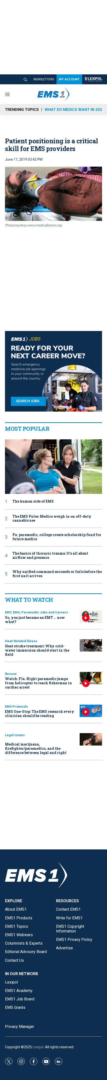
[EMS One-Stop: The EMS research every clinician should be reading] (91, 711)
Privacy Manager (19, 1026)
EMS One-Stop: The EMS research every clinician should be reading (39, 713)
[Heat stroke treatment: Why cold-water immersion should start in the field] (91, 645)
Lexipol (38, 1047)
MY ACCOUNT (69, 79)
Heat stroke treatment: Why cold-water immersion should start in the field (37, 650)
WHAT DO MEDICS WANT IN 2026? (75, 109)
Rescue (11, 674)
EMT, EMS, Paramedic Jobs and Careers (36, 612)
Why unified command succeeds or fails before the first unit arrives (57, 574)
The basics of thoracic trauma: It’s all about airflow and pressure (50, 555)
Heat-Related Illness (21, 641)
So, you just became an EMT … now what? (35, 619)
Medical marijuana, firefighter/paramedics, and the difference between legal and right (35, 748)
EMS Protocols (16, 706)
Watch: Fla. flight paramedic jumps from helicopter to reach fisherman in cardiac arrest (38, 683)
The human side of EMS (33, 501)
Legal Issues (15, 735)
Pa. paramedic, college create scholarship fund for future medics (56, 537)
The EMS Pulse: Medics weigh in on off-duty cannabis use (51, 518)
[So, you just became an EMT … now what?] (91, 616)
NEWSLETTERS (44, 79)
